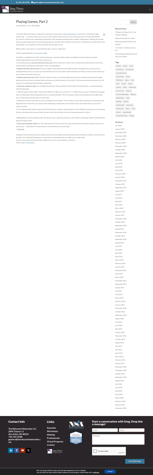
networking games (70, 34)
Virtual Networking (121, 116)
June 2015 (118, 250)
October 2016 (120, 222)
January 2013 (120, 305)
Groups (124, 84)
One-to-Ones (120, 91)
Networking (132, 87)
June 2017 (118, 198)
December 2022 (120, 132)
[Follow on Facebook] (16, 450)
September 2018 (121, 153)
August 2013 (119, 288)
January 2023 (120, 129)
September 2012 (121, 315)
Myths (125, 87)
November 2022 (120, 136)
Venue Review (127, 112)
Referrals (133, 94)
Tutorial (118, 112)
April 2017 (119, 205)
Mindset (118, 87)
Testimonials (119, 108)
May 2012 (118, 329)
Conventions (120, 69)
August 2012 (119, 319)
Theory (127, 108)
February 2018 (120, 174)
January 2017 (120, 215)
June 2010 (118, 387)
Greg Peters (22, 26)
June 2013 (118, 294)
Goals (117, 84)
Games (127, 80)
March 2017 (119, 208)
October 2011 (120, 339)
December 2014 (120, 270)
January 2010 (120, 405)
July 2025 (118, 125)
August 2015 (119, 243)
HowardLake (30, 143)
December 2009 (120, 408)
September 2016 (121, 225)
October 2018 (120, 150)
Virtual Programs (55, 441)
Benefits (118, 66)
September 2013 (121, 284)
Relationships (120, 98)
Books (131, 66)
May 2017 (118, 201)
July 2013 (118, 291)
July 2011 (118, 346)
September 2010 (121, 377)
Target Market (120, 105)
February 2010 (120, 401)
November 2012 (120, 308)
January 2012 (120, 332)
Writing (131, 116)
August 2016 (119, 229)
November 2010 (120, 370)
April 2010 (119, 394)
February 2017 (120, 212)
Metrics (130, 84)
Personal (128, 91)
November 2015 (120, 232)
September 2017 (121, 187)
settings (96, 473)
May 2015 (118, 253)
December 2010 (120, 367)
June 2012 (118, 325)
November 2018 (120, 146)
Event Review (120, 76)
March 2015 (119, 260)
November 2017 (120, 181)
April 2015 (119, 256)
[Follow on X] (28, 450)
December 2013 (120, 281)
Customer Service (121, 73)
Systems (125, 101)
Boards (125, 66)
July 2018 (118, 160)
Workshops (52, 431)
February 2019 (120, 143)
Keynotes (51, 428)
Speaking (118, 101)
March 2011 (119, 356)
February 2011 (120, 360)
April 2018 (119, 170)
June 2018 (118, 163)
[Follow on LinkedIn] (10, 450)
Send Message (135, 461)
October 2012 (120, 312)
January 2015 (120, 267)
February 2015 (120, 263)
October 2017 (120, 184)
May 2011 (118, 350)
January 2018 (120, 177)
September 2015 (121, 239)
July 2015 (118, 246)
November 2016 (120, 219)
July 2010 (118, 384)
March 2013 (119, 298)
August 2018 (119, 156)
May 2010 (118, 391)
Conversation (130, 69)
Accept (110, 471)
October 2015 (120, 236)
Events (128, 76)
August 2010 (119, 381)
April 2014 (119, 274)
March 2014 (119, 277)
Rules (127, 98)
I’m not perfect (37, 53)
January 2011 (120, 363)
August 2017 (119, 191)
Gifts (132, 80)
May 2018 (118, 167)
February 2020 (120, 139)
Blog (38, 26)
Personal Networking (122, 94)
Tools (133, 108)
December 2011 (120, 336)
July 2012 (118, 322)
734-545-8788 (15, 436)
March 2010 (119, 398)
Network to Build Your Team (125, 38)
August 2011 (119, 343)
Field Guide (119, 80)
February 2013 (120, 301)
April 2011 (119, 353)
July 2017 (118, 194)
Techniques (129, 105)
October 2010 (120, 374)
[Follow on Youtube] (22, 450)
